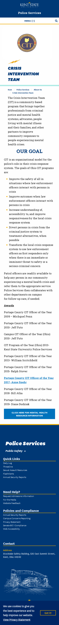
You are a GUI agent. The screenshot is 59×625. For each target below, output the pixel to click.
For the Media (9, 499)
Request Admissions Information (18, 496)
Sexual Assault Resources (15, 470)
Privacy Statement (11, 522)
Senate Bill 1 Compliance (14, 525)
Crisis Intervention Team (22, 92)
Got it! (48, 613)
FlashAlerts (8, 473)
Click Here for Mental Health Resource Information (29, 414)
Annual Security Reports (14, 477)
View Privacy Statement (16, 619)
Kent (10, 89)
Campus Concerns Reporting (16, 518)
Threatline (8, 466)
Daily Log (7, 463)
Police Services (29, 13)
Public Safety (14, 451)
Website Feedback (11, 503)
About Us (38, 89)
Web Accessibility (11, 528)
